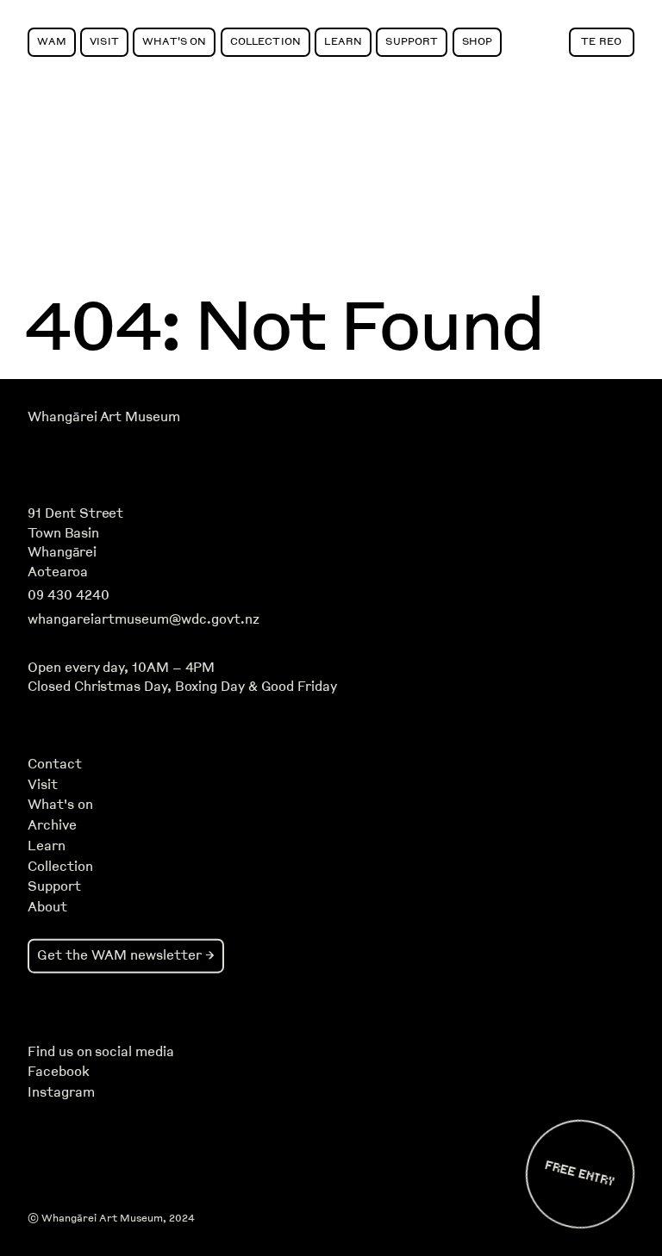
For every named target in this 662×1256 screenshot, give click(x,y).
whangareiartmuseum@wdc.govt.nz (143, 619)
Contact (55, 764)
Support (411, 41)
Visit (104, 41)
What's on (60, 804)
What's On (174, 41)
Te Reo (601, 41)
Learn (343, 41)
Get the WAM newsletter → (126, 955)
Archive (52, 825)
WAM (51, 41)
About (47, 907)
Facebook (58, 1071)
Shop (477, 41)
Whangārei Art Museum (103, 416)
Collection (265, 41)
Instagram (61, 1092)
